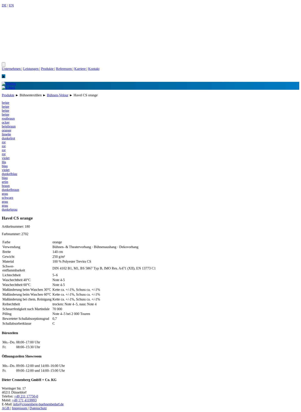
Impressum (20, 408)
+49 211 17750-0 (26, 396)
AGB (6, 408)
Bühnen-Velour (57, 95)
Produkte (47, 69)
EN (11, 5)
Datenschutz (38, 408)
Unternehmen (12, 69)
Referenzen (64, 69)
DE (4, 5)
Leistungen (31, 69)
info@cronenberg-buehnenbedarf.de (38, 404)
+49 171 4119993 (24, 400)
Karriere (80, 69)
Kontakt (93, 69)
